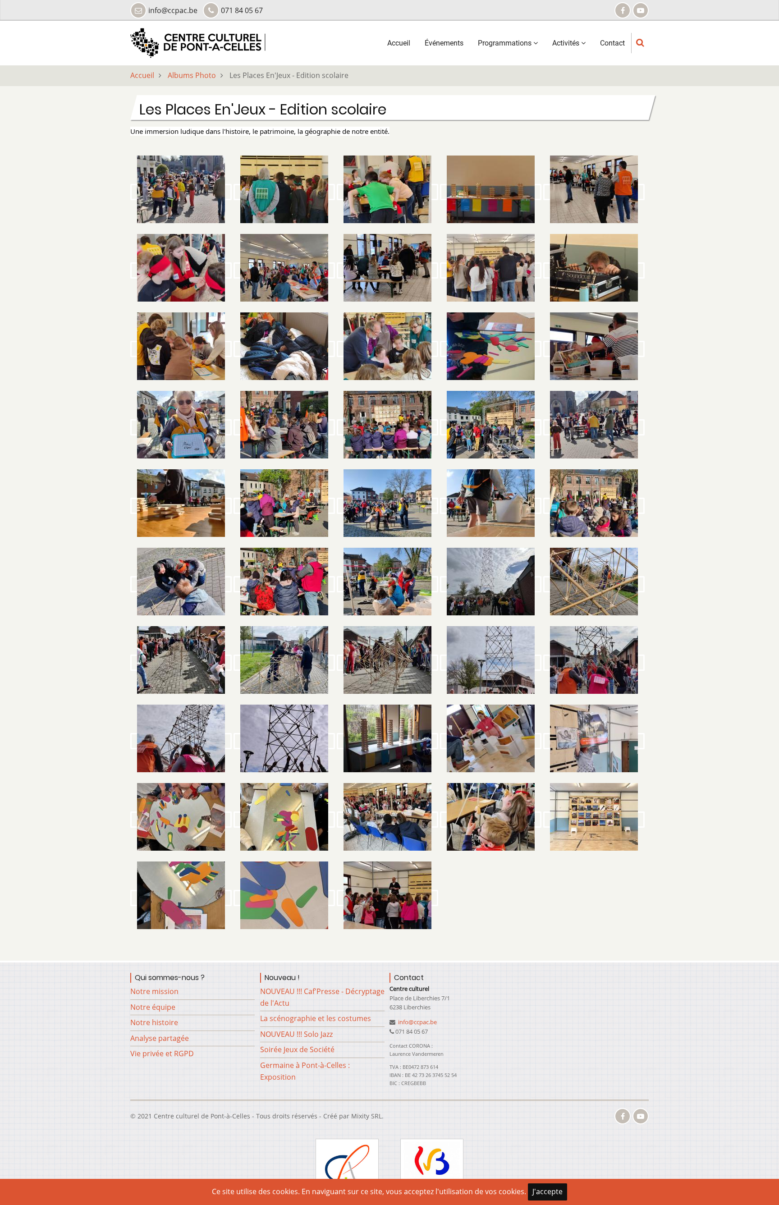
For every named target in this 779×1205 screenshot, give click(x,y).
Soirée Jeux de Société (297, 1049)
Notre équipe (152, 1007)
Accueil (398, 43)
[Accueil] (198, 42)
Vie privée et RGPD (162, 1053)
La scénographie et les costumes (315, 1018)
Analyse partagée (159, 1038)
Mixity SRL (366, 1116)
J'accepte (547, 1191)
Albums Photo (192, 75)
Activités (566, 43)
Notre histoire (154, 1022)
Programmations (505, 43)
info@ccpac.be (417, 1022)
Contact (612, 43)
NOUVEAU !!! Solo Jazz (296, 1034)
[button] (181, 192)
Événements (444, 43)
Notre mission (154, 991)
